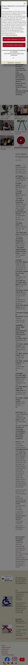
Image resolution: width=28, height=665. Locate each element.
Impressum (18, 62)
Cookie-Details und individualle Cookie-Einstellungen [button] (14, 54)
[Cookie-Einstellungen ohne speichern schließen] (24, 3)
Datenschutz (10, 62)
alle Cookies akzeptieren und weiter (14, 39)
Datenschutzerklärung (11, 35)
